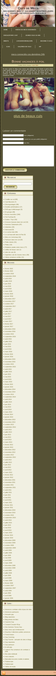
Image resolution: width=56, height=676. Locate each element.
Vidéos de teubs (10, 666)
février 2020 (9, 271)
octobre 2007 (9, 585)
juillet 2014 (8, 402)
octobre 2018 (9, 273)
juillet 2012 (8, 462)
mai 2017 (8, 316)
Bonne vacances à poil (28, 61)
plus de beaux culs (28, 116)
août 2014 (8, 399)
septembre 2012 (10, 457)
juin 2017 (8, 314)
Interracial (8, 229)
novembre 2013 (10, 422)
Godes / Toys (9, 219)
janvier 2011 (9, 507)
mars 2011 (8, 502)
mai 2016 (8, 346)
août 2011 (8, 490)
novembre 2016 (10, 331)
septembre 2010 (10, 517)
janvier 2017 (9, 326)
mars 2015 (8, 382)
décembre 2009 (10, 540)
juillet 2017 (8, 311)
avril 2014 (8, 409)
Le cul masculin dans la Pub (14, 234)
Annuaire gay (9, 614)
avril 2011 (8, 500)
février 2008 (9, 583)
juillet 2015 (8, 371)
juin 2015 (8, 374)
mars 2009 (8, 563)
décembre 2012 (10, 449)
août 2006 (8, 590)
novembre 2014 (10, 392)
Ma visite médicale (11, 654)
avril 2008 (8, 578)
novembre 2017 (10, 301)
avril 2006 (8, 595)
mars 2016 (8, 351)
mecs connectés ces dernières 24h (28, 54)
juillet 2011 (8, 492)
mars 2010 (8, 532)
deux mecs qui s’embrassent (14, 629)
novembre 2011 (10, 482)
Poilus (7, 244)
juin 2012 (8, 465)
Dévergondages (10, 204)
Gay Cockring (9, 637)
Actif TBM (35, 65)
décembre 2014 (10, 389)
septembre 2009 (10, 548)
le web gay (8, 647)
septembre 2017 (10, 306)
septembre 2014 (10, 397)
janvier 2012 (9, 477)
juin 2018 (8, 283)
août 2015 (8, 369)
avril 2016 (8, 349)
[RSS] (3, 673)
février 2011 (9, 505)
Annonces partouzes (12, 612)
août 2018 (8, 278)
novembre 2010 (10, 512)
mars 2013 (8, 442)
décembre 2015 (10, 359)
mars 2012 (8, 472)
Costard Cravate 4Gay (12, 624)
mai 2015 (8, 377)
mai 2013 (8, 437)
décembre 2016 (10, 329)
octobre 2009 (9, 545)
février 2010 (9, 535)
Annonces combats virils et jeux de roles (18, 609)
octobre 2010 (9, 515)
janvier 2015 (9, 387)
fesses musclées (10, 214)
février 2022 (9, 268)
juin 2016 (8, 344)
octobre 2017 (9, 304)
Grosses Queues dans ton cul (15, 222)
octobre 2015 (9, 364)
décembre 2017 (10, 299)
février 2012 (9, 475)
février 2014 (9, 414)
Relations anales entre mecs (14, 247)
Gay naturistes (10, 642)
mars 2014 (8, 412)
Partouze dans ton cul (12, 239)
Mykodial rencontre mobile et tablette (17, 659)
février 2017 (9, 324)
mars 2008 (8, 580)
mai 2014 (8, 407)
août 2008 (8, 570)
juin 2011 (8, 495)
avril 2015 (8, 379)
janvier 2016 (9, 356)
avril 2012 (8, 470)
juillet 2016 (8, 341)
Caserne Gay (9, 622)
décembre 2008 (10, 565)
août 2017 (8, 309)
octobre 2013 (9, 424)
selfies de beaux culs (12, 249)
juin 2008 (8, 575)
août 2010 (8, 520)
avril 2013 (8, 439)
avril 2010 (8, 530)
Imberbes (8, 227)
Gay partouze (9, 644)
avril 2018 (8, 288)
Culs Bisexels (9, 202)
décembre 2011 (10, 480)
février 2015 (9, 384)
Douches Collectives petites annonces (17, 632)
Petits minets (9, 242)
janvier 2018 (9, 296)
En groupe (8, 212)
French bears (9, 634)
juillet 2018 (8, 281)
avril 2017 (8, 319)
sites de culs (9, 252)
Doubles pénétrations (12, 207)
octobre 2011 (9, 485)
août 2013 (8, 429)
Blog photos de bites (11, 619)
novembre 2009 (10, 543)
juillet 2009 (8, 553)
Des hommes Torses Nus (13, 627)
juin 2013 (8, 434)
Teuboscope (9, 661)
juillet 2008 (8, 573)
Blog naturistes (10, 617)
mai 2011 (8, 497)
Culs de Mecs (28, 8)
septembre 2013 (10, 427)
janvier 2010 (9, 538)
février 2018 (9, 294)
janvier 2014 (9, 417)
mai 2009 (8, 558)
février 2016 (9, 354)
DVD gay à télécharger (12, 209)
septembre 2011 (10, 487)
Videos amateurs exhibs (13, 257)
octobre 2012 (9, 455)
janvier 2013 (9, 447)
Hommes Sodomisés (12, 224)
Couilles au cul (10, 199)
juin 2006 (8, 593)
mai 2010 (8, 527)
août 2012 (8, 460)
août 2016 (8, 339)
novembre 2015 (10, 361)
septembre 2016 (10, 336)
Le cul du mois (10, 232)
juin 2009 (8, 555)
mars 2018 (8, 291)
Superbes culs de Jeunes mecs (15, 255)
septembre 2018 (10, 276)
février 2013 (9, 444)
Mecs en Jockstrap (11, 237)
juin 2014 (8, 404)
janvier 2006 (9, 598)
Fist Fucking (9, 217)
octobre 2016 (9, 334)
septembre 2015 (10, 366)
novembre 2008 (10, 568)
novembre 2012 (10, 452)
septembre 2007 (10, 588)
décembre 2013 (10, 419)
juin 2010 (8, 525)
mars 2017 (8, 321)
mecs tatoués (9, 656)
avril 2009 (8, 560)
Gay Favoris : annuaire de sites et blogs (18, 639)
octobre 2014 (9, 394)
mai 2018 (8, 286)
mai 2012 (8, 467)
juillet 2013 (8, 432)
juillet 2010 (8, 522)
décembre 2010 (10, 510)
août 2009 (8, 550)
